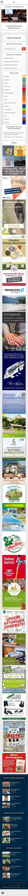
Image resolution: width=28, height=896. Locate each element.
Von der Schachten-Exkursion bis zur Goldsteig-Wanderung (16, 818)
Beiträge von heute (8, 58)
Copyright (13, 882)
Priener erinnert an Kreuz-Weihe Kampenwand (16, 874)
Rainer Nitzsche (22, 887)
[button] (3, 893)
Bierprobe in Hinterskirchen (16, 866)
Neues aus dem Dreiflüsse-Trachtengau (16, 804)
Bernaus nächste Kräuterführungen (14, 825)
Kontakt (8, 882)
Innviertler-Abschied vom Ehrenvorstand (15, 790)
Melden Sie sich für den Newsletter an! (13, 137)
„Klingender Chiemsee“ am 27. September (16, 839)
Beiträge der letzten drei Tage (11, 61)
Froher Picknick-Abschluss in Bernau (16, 832)
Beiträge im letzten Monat (10, 68)
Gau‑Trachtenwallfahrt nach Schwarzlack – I (16, 860)
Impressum (3, 882)
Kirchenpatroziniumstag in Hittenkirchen (16, 853)
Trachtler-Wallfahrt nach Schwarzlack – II (15, 783)
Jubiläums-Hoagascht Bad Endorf (15, 797)
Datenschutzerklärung (21, 882)
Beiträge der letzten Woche (11, 65)
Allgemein (14, 24)
